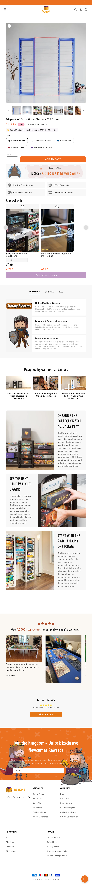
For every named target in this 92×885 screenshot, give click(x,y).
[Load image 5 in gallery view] (58, 110)
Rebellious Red (18, 147)
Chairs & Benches (40, 817)
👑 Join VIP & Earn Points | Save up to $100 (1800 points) (31, 130)
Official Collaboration (69, 817)
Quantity (9, 154)
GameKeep (37, 808)
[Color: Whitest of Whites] (7, 264)
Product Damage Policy (57, 856)
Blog (62, 794)
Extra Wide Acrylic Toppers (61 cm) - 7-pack (57, 254)
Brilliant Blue (65, 141)
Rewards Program (67, 808)
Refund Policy (52, 842)
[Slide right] (83, 110)
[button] (5, 9)
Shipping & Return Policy (57, 851)
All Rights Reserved (52, 879)
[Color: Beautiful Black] (11, 264)
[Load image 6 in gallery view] (69, 110)
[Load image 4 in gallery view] (48, 110)
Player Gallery (66, 803)
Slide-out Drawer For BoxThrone (17, 254)
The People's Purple (42, 147)
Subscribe (72, 770)
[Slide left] (8, 110)
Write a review (46, 714)
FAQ (61, 291)
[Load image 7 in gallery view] (79, 110)
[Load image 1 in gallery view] (16, 110)
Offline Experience (68, 812)
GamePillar (37, 803)
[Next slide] (86, 227)
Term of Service (53, 837)
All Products (11, 851)
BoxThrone (37, 798)
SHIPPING (50, 291)
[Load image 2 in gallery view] (27, 110)
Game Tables (38, 794)
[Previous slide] (6, 227)
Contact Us (10, 846)
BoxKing (42, 879)
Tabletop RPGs (39, 812)
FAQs (8, 837)
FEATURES (34, 291)
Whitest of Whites (42, 141)
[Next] (82, 654)
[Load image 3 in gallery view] (37, 110)
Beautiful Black (18, 141)
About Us (10, 842)
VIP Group (64, 798)
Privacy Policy (53, 846)
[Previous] (9, 654)
